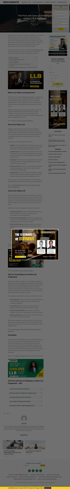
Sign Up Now (48, 488)
